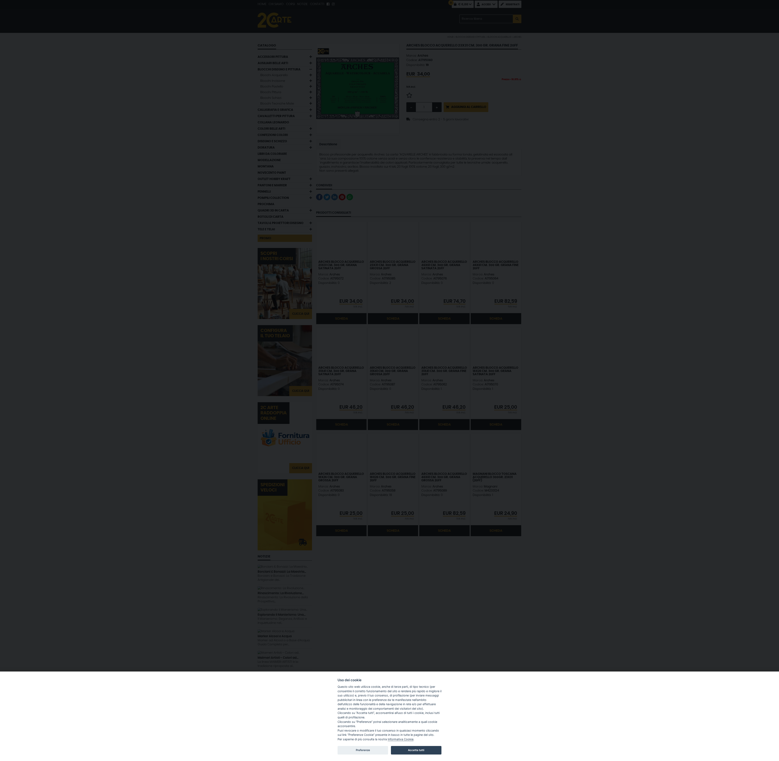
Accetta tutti (416, 750)
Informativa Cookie (400, 739)
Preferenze (363, 750)
